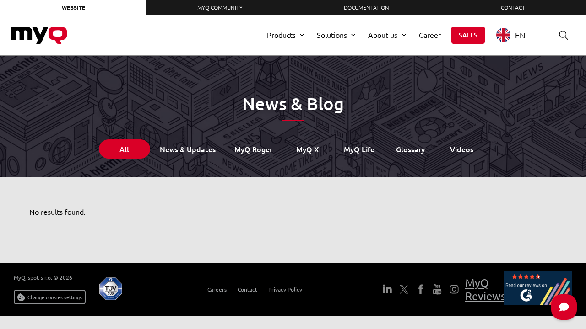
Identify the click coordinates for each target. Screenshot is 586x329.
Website (73, 7)
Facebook (420, 289)
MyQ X (307, 149)
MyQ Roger (253, 149)
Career (430, 34)
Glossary (410, 149)
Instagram (453, 289)
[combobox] (517, 35)
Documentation (366, 7)
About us (382, 34)
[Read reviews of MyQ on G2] (538, 289)
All (124, 149)
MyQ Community (220, 7)
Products (281, 34)
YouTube (437, 289)
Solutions (332, 34)
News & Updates (188, 149)
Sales (468, 35)
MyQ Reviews (485, 289)
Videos (461, 149)
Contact (513, 7)
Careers (217, 289)
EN (520, 35)
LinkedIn (387, 289)
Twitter (403, 289)
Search (564, 35)
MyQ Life (359, 149)
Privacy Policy (285, 289)
